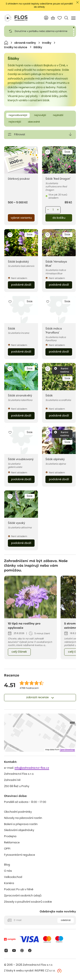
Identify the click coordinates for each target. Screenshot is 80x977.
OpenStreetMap (67, 750)
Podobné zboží (21, 284)
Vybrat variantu (21, 218)
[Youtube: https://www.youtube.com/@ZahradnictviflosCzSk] (14, 950)
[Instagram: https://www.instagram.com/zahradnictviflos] (6, 950)
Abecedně (34, 122)
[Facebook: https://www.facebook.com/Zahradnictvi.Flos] (30, 950)
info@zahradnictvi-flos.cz (32, 768)
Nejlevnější (15, 122)
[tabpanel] (40, 31)
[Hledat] (66, 18)
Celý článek (19, 651)
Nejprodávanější (18, 115)
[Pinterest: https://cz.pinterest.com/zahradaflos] (22, 950)
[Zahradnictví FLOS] (16, 18)
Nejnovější (40, 115)
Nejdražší (58, 115)
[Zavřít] (77, 2)
